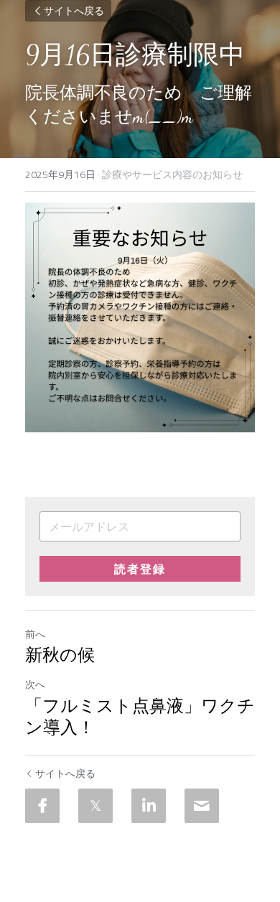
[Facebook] (42, 806)
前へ (35, 633)
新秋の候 (60, 655)
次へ (35, 684)
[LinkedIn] (148, 806)
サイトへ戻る (74, 10)
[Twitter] (95, 806)
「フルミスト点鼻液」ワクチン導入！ (140, 717)
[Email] (202, 806)
